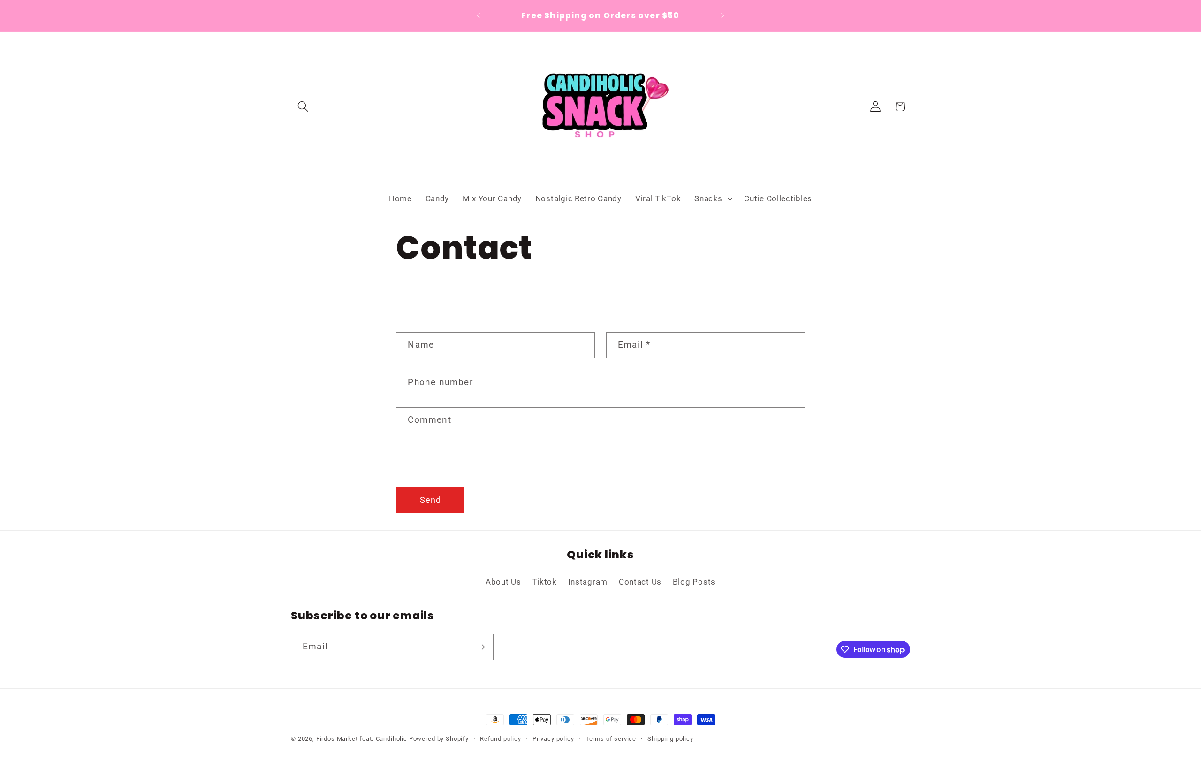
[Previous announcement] (478, 16)
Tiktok (544, 581)
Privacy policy (553, 738)
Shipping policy (670, 738)
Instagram (588, 581)
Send (430, 500)
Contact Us (640, 581)
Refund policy (500, 738)
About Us (503, 581)
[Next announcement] (722, 16)
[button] (303, 106)
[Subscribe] (480, 647)
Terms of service (610, 738)
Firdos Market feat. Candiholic (361, 738)
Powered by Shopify (439, 738)
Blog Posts (694, 581)
